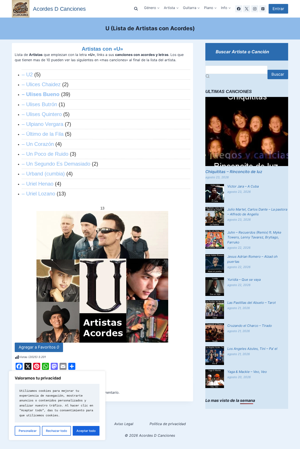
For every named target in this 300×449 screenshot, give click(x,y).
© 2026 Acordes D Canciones (150, 435)
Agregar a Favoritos (39, 347)
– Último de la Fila (42, 134)
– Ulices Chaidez (41, 84)
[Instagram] (254, 8)
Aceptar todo (86, 431)
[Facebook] (238, 8)
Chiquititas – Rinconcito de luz (233, 171)
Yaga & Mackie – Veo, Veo (247, 372)
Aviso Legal (123, 424)
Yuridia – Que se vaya (244, 279)
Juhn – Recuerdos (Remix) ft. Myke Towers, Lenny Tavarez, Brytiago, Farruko (254, 237)
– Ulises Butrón (39, 104)
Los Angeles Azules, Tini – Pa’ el (252, 349)
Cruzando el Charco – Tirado (249, 326)
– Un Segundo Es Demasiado (56, 164)
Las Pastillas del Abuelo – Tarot (251, 303)
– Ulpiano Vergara (42, 124)
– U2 (27, 74)
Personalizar (27, 431)
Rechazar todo (56, 431)
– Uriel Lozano (38, 194)
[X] (246, 8)
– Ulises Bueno (41, 94)
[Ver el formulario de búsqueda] (136, 9)
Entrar (278, 8)
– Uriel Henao (37, 184)
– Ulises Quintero (42, 114)
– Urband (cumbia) (43, 174)
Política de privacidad (168, 424)
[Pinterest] (262, 8)
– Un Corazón (38, 144)
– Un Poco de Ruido (45, 154)
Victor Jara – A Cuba (243, 186)
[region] (57, 405)
